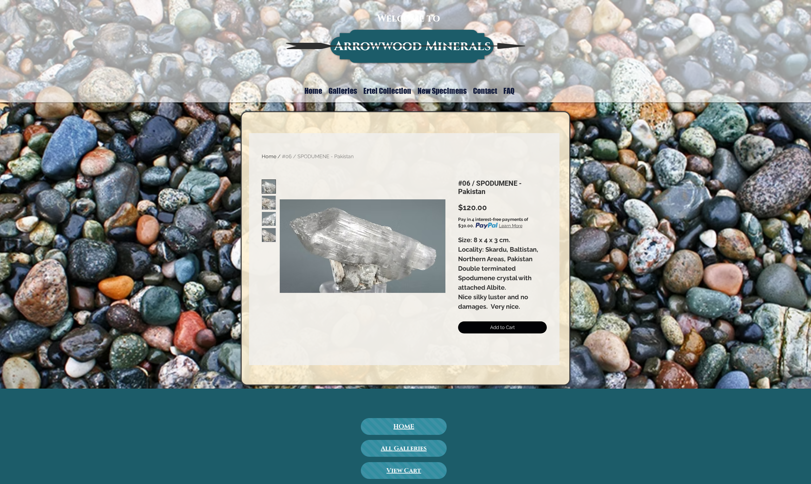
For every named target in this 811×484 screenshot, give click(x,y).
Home (269, 156)
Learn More (510, 225)
